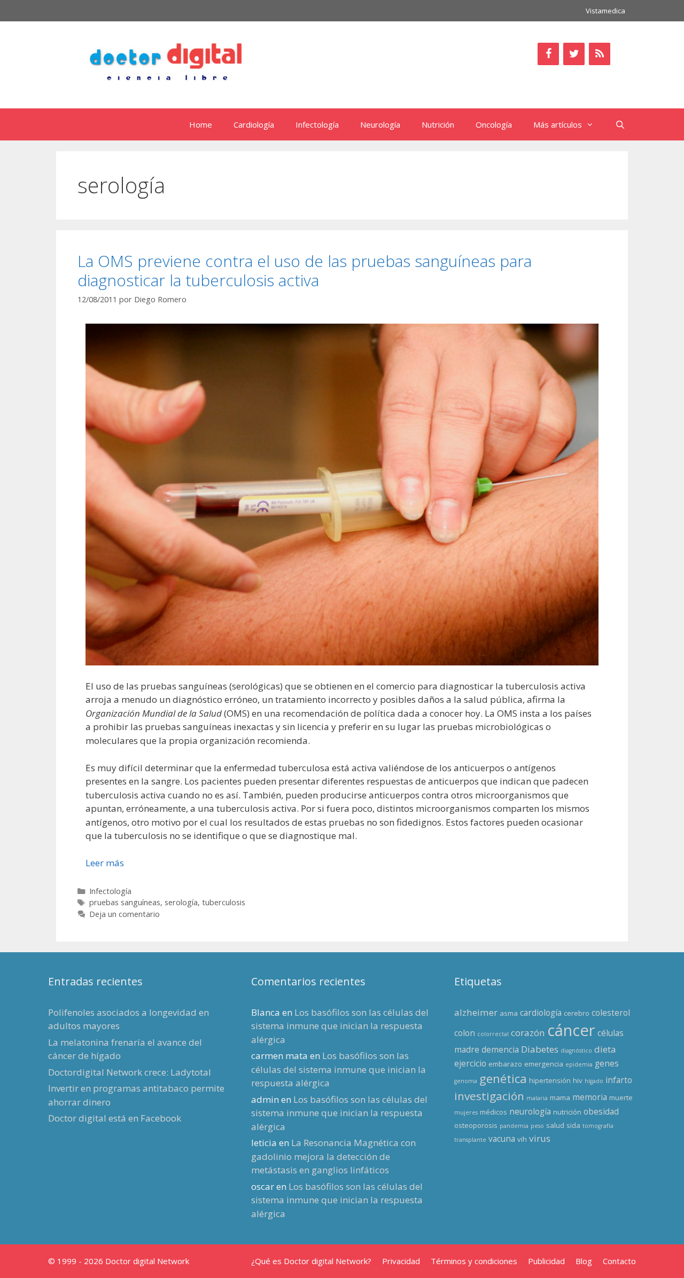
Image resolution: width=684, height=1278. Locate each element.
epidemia (579, 1064)
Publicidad (546, 1261)
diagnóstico (576, 1050)
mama (560, 1097)
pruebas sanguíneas (124, 902)
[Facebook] (548, 54)
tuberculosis (223, 902)
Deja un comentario (124, 914)
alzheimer (476, 1012)
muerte (621, 1097)
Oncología (494, 124)
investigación (489, 1095)
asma (509, 1013)
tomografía (597, 1126)
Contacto (619, 1261)
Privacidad (401, 1261)
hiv (577, 1080)
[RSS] (599, 54)
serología (181, 902)
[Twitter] (574, 54)
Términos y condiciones (474, 1261)
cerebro (576, 1013)
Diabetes (539, 1049)
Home (200, 124)
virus (539, 1138)
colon (464, 1033)
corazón (528, 1032)
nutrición (567, 1112)
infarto (618, 1080)
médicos (493, 1112)
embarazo (505, 1064)
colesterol (611, 1012)
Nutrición (438, 124)
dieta (605, 1049)
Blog (584, 1261)
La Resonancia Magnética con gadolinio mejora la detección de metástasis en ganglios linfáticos (333, 1156)
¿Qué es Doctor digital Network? (311, 1261)
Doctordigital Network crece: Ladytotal (129, 1072)
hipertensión (550, 1080)
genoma (465, 1081)
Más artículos (557, 124)
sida (573, 1125)
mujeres (466, 1112)
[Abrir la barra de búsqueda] (620, 124)
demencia (500, 1049)
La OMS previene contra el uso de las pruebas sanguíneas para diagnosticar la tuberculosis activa (304, 270)
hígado (594, 1081)
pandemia (514, 1126)
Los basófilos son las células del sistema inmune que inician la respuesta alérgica (340, 1026)
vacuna (501, 1138)
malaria (537, 1098)
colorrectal (493, 1034)
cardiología (541, 1012)
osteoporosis (476, 1125)
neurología (530, 1111)
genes (607, 1063)
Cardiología (254, 124)
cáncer (571, 1030)
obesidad (601, 1111)
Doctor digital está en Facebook (114, 1118)
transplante (470, 1139)
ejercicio (470, 1063)
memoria (589, 1097)
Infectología (317, 124)
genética (503, 1078)
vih (522, 1139)
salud (555, 1125)
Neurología (380, 124)
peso (537, 1126)
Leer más (105, 863)
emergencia (543, 1064)
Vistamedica (605, 10)
